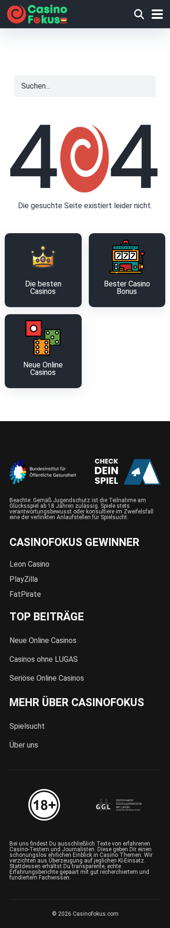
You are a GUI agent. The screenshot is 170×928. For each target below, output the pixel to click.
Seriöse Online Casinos (46, 678)
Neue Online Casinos (42, 640)
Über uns (23, 745)
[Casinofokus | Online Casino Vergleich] (37, 13)
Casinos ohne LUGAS (43, 659)
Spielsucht (27, 726)
